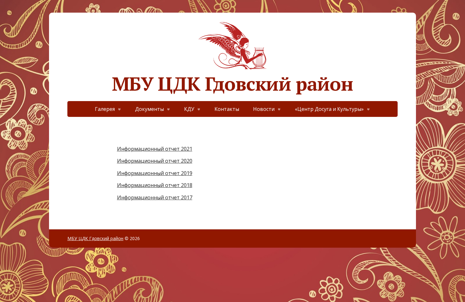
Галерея (105, 109)
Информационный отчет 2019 (154, 173)
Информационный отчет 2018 (154, 185)
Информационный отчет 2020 (154, 160)
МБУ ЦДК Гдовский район (232, 81)
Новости (264, 109)
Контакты (226, 109)
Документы (149, 109)
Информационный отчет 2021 (154, 148)
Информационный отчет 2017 (154, 197)
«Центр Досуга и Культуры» (329, 109)
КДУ (189, 109)
